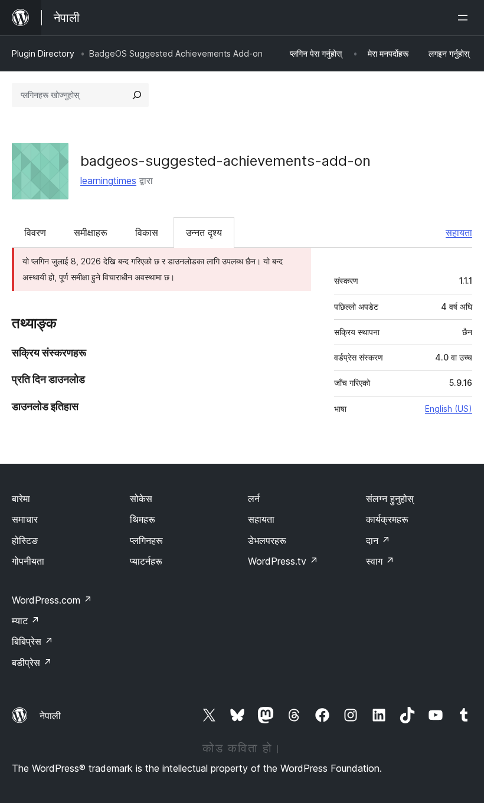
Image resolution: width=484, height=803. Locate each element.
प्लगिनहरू (146, 540)
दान (378, 540)
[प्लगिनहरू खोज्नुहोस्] (137, 95)
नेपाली (50, 716)
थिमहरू (142, 519)
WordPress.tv (283, 561)
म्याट (26, 621)
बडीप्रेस (32, 662)
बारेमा (21, 498)
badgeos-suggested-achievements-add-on (225, 160)
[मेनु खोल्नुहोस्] (465, 17)
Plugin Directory (43, 53)
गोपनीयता (28, 561)
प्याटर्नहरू (146, 561)
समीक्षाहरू (90, 232)
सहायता (459, 232)
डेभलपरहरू (267, 540)
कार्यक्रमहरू (387, 519)
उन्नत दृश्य (204, 232)
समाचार (25, 519)
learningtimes (108, 180)
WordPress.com (52, 600)
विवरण (35, 232)
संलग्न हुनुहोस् (390, 498)
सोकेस (141, 498)
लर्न (254, 498)
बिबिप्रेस (32, 641)
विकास (146, 232)
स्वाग (380, 561)
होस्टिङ (25, 540)
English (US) (448, 409)
